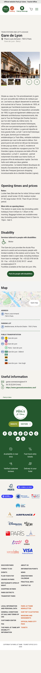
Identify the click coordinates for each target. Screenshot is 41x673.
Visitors (24, 424)
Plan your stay (7, 576)
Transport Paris (8, 596)
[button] (29, 82)
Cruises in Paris (7, 579)
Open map (34, 303)
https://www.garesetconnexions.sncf (21, 388)
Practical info (27, 582)
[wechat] (31, 433)
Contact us (26, 585)
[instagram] (10, 433)
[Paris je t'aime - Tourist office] (5, 9)
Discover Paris (7, 565)
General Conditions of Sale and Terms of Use (10, 614)
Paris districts (7, 592)
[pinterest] (26, 433)
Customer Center (8, 620)
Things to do (6, 569)
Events (4, 572)
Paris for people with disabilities (20, 274)
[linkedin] (15, 433)
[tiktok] (20, 433)
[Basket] (31, 9)
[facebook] (5, 433)
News (23, 572)
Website (13, 424)
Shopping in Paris (8, 589)
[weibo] (18, 439)
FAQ (2, 624)
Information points (29, 569)
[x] (23, 439)
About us (25, 565)
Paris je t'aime (7, 397)
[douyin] (36, 433)
